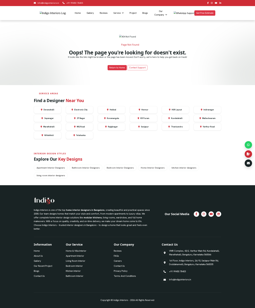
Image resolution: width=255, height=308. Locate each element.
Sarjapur (144, 126)
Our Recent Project (43, 266)
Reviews (104, 13)
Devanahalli (48, 109)
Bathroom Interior (74, 276)
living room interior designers (51, 175)
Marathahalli (48, 126)
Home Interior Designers (153, 167)
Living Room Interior (75, 260)
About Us (38, 255)
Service (117, 13)
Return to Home (117, 67)
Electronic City (81, 109)
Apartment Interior (75, 255)
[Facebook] (208, 3)
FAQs (116, 255)
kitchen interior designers (184, 167)
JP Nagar (80, 118)
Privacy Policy (121, 271)
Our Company (159, 13)
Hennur (144, 109)
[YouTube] (216, 3)
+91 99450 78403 (74, 3)
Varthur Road (208, 126)
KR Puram (144, 118)
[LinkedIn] (220, 3)
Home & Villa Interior (76, 250)
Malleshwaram (208, 118)
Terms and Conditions (125, 276)
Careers (118, 260)
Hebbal (112, 109)
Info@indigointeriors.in (48, 3)
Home (78, 13)
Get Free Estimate (205, 13)
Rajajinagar (112, 126)
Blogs (145, 13)
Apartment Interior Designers (51, 167)
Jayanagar (49, 118)
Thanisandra (177, 126)
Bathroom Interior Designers (86, 167)
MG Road (80, 126)
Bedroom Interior (74, 266)
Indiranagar (208, 109)
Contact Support (137, 67)
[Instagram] (212, 3)
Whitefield (49, 135)
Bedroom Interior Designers (120, 167)
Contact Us (39, 276)
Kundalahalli (176, 118)
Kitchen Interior (73, 271)
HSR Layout (176, 109)
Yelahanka (80, 135)
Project (133, 13)
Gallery (90, 13)
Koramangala (112, 118)
